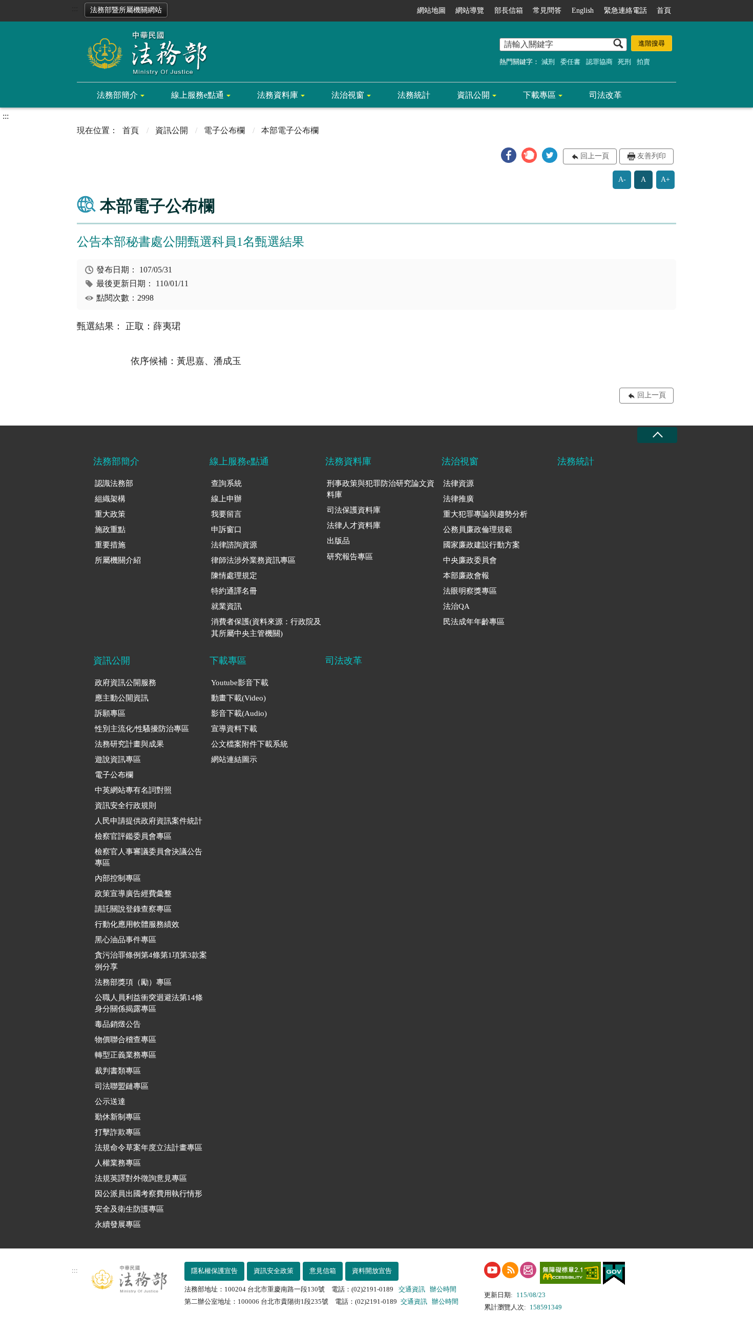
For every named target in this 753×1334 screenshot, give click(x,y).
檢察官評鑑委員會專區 (133, 836)
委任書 (570, 62)
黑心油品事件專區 (125, 940)
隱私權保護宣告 (214, 1271)
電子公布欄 (224, 130)
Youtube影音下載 (239, 683)
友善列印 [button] (651, 156)
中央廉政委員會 (470, 560)
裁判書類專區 (118, 1071)
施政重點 (110, 529)
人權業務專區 (118, 1163)
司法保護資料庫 (354, 510)
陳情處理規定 (234, 575)
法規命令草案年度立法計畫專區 (148, 1148)
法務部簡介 (117, 95)
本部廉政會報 (466, 575)
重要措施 (110, 545)
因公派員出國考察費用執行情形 (148, 1194)
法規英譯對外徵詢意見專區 (141, 1178)
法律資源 (458, 483)
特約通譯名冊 (234, 591)
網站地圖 (431, 10)
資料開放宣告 (372, 1271)
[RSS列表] (510, 1270)
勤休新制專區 (118, 1117)
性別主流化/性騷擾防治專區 (142, 729)
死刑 (624, 62)
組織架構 (110, 499)
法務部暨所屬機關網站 (126, 10)
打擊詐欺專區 (118, 1132)
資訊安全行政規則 (125, 805)
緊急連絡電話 (625, 10)
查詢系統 (226, 483)
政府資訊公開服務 (125, 683)
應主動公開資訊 (122, 698)
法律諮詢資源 (234, 545)
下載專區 (539, 95)
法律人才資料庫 (354, 525)
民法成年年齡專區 (474, 622)
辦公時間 (443, 1289)
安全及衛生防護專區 (129, 1209)
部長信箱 (508, 10)
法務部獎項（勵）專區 (133, 982)
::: (75, 8)
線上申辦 (226, 499)
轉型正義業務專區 (125, 1055)
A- (622, 179)
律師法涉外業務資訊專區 (253, 560)
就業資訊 (226, 606)
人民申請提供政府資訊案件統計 (148, 821)
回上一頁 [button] (594, 156)
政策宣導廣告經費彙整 (133, 894)
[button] (508, 155)
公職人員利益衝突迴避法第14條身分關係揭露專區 (149, 1003)
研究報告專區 (350, 557)
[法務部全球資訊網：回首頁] (143, 52)
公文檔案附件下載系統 (249, 744)
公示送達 (110, 1101)
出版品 (338, 541)
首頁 (664, 10)
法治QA (456, 606)
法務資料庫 (277, 95)
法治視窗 (347, 95)
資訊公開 (473, 95)
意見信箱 (322, 1271)
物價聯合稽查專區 (125, 1039)
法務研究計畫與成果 (129, 744)
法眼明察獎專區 (470, 591)
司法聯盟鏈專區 (122, 1086)
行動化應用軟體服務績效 (137, 924)
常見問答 (547, 10)
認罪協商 (599, 62)
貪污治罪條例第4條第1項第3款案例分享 (151, 961)
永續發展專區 (118, 1224)
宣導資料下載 (234, 729)
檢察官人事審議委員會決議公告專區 (148, 857)
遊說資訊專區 (118, 759)
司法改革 (605, 95)
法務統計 (414, 95)
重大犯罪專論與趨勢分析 (485, 514)
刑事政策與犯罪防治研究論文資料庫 (380, 489)
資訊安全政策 (274, 1271)
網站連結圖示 (234, 759)
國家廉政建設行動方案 (481, 545)
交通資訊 (412, 1289)
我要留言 (226, 514)
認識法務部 (114, 483)
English (583, 10)
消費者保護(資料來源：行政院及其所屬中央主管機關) (266, 628)
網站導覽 (469, 10)
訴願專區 (110, 713)
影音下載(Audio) (239, 713)
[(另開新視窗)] (492, 1270)
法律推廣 (458, 499)
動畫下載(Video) (238, 698)
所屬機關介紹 (118, 560)
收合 (657, 435)
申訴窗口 (226, 529)
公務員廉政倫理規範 (477, 529)
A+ (665, 179)
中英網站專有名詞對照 (133, 790)
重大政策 (110, 514)
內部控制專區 (118, 878)
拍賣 (643, 62)
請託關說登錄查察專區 (133, 909)
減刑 (548, 62)
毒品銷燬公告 (118, 1024)
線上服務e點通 (197, 95)
